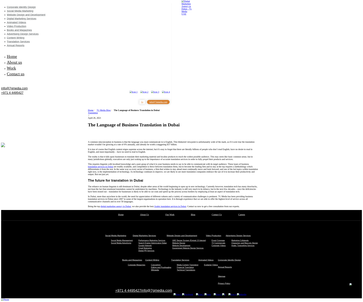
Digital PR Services (146, 251)
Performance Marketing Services (151, 240)
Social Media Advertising (121, 243)
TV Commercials (218, 243)
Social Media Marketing (20, 11)
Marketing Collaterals (240, 240)
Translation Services (18, 41)
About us (14, 62)
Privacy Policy (224, 283)
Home (12, 56)
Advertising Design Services (23, 34)
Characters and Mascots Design (244, 243)
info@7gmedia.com (14, 88)
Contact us (15, 74)
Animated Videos (16, 22)
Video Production (16, 26)
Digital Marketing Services (21, 18)
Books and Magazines (19, 30)
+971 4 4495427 (12, 92)
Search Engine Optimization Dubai (152, 243)
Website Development (181, 245)
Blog (193, 214)
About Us (144, 214)
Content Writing (15, 37)
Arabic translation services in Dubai (170, 206)
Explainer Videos (211, 265)
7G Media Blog (104, 110)
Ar (142, 102)
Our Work (169, 214)
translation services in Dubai (100, 166)
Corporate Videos (219, 245)
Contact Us (217, 214)
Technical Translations (186, 270)
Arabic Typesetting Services (243, 245)
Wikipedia (155, 270)
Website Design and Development (26, 14)
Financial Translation (185, 267)
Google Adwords (145, 245)
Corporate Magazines (136, 265)
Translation (93, 113)
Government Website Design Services (188, 248)
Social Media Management (122, 240)
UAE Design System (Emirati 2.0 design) (189, 240)
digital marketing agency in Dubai (116, 206)
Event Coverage (218, 240)
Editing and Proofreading (161, 267)
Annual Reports (15, 45)
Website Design (178, 243)
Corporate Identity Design (21, 7)
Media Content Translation (187, 265)
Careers (241, 214)
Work (11, 68)
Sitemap (221, 276)
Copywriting (156, 265)
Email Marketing (145, 248)
